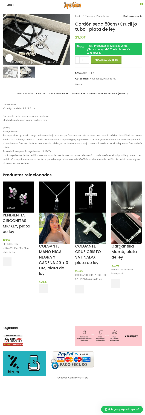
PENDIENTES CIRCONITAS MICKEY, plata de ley (16, 223)
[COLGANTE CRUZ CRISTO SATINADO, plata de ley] (90, 196)
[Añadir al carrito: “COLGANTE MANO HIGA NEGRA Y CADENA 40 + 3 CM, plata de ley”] (43, 288)
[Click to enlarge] (9, 58)
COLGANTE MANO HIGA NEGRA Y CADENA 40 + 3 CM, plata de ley (53, 259)
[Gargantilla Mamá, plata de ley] (126, 196)
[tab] (25, 93)
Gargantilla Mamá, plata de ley (124, 251)
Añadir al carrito (106, 59)
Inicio (78, 16)
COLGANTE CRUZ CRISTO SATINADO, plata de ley (88, 254)
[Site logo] (72, 5)
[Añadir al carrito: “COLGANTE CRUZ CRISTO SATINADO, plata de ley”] (79, 289)
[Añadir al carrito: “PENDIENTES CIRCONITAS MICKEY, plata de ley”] (7, 261)
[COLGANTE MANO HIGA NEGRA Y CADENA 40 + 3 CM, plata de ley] (54, 196)
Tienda (89, 16)
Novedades (96, 78)
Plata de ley (102, 16)
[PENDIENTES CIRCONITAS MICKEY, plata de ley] (18, 196)
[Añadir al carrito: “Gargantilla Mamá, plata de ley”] (115, 283)
